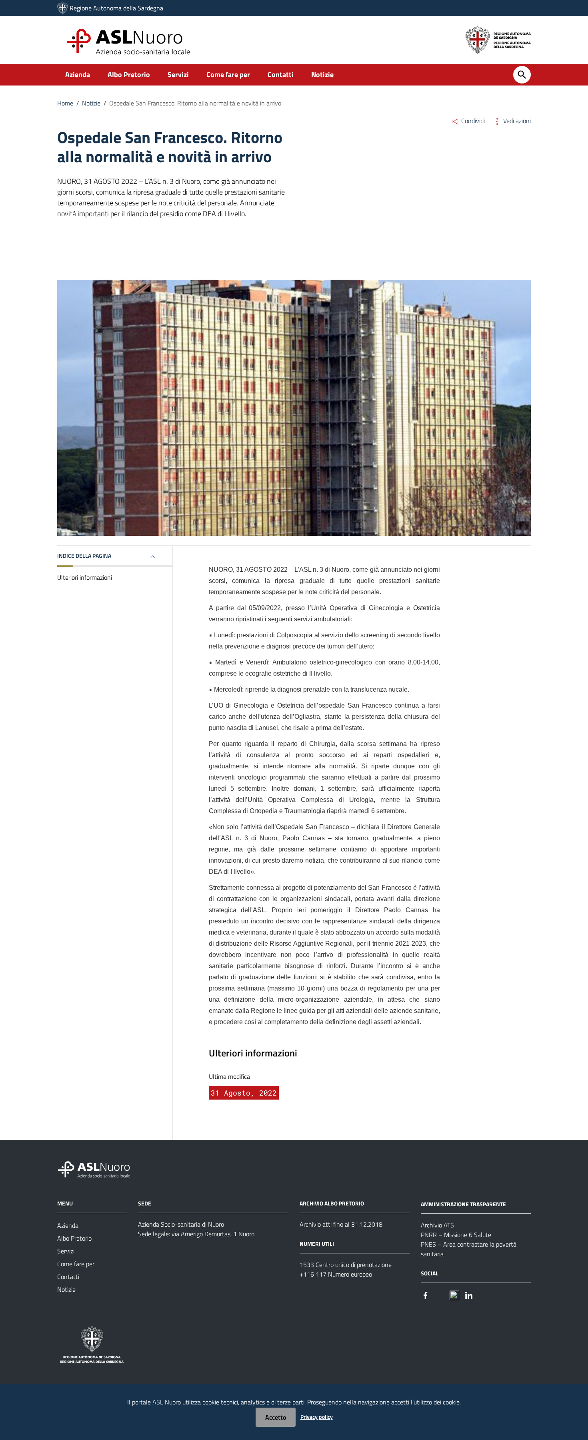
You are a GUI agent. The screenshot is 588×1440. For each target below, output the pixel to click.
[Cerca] (522, 75)
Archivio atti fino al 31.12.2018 (341, 1224)
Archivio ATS (437, 1225)
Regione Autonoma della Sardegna (116, 8)
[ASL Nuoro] (62, 8)
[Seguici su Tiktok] (454, 1294)
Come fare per (228, 74)
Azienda (77, 74)
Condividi (472, 120)
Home (65, 103)
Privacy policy (316, 1416)
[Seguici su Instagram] (440, 1294)
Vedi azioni (516, 120)
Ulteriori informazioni (84, 578)
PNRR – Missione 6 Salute (456, 1234)
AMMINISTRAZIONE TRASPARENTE (463, 1204)
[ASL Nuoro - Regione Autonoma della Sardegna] (98, 1168)
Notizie (322, 74)
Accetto (275, 1417)
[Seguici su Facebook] (425, 1294)
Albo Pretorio (129, 74)
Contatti (281, 74)
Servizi (178, 74)
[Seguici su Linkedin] (469, 1294)
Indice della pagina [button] (84, 555)
